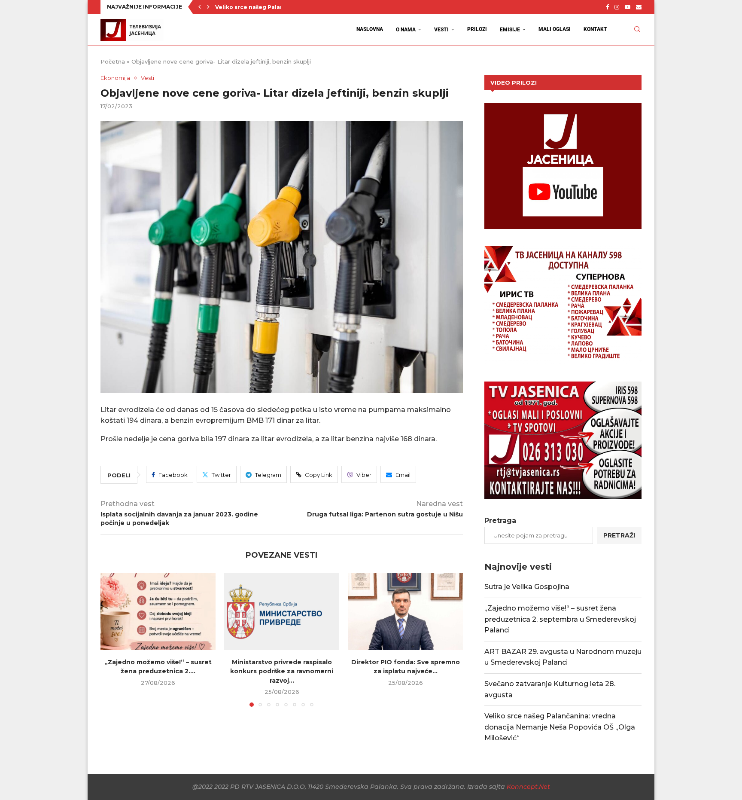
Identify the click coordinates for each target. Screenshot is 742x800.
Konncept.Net (528, 787)
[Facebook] (607, 7)
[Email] (639, 7)
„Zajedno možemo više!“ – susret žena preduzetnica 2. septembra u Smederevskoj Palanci (560, 619)
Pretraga (500, 520)
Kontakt (595, 29)
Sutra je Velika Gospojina (526, 587)
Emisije (510, 30)
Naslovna (369, 29)
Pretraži (619, 535)
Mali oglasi (554, 29)
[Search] (637, 29)
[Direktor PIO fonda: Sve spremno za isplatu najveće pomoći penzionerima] (405, 611)
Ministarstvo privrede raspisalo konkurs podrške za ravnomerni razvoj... (281, 671)
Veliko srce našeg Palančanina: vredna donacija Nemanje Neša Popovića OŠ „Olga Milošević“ (559, 727)
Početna (112, 61)
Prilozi (477, 29)
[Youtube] (627, 7)
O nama (406, 30)
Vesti (441, 30)
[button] (199, 7)
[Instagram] (616, 7)
